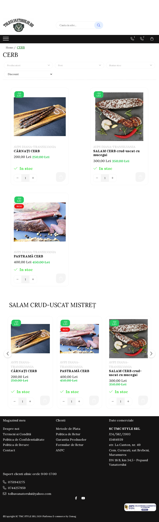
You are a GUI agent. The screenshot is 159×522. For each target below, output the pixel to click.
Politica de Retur (68, 434)
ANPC (60, 450)
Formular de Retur (70, 445)
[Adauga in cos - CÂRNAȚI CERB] (61, 177)
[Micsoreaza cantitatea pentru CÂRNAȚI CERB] (18, 178)
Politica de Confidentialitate (23, 439)
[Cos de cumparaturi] (152, 39)
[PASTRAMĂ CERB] (40, 222)
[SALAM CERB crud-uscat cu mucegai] (119, 117)
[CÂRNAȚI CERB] (40, 117)
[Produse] (6, 40)
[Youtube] (83, 498)
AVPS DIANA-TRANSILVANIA (35, 147)
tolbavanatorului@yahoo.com (29, 494)
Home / (11, 47)
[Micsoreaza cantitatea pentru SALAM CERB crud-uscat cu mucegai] (97, 178)
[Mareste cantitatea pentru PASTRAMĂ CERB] (33, 279)
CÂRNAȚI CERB (27, 151)
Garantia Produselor (71, 439)
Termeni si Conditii (17, 434)
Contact (9, 450)
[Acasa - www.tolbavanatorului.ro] (26, 25)
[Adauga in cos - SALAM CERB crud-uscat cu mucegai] (140, 177)
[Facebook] (76, 498)
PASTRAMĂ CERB (28, 256)
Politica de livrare (16, 445)
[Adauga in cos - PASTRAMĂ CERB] (61, 278)
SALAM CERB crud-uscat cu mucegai (116, 153)
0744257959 (16, 488)
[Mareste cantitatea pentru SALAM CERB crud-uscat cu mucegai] (113, 178)
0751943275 (16, 482)
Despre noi (11, 429)
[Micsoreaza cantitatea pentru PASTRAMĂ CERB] (18, 279)
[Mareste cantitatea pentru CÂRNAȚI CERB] (33, 178)
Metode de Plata (68, 429)
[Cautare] (98, 25)
